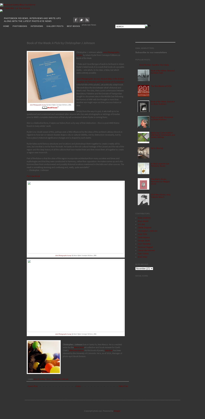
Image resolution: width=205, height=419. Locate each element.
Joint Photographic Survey (38, 105)
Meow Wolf (79, 347)
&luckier (108, 350)
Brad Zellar (142, 257)
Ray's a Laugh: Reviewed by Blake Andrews (162, 118)
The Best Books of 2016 (161, 86)
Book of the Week (40, 379)
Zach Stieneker (144, 244)
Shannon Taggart (145, 247)
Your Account (24, 8)
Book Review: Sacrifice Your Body (154, 65)
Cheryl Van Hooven (146, 250)
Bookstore (8, 5)
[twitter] (81, 22)
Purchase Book (33, 176)
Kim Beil (141, 224)
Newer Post (33, 386)
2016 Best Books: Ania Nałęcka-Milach (160, 196)
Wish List (14, 8)
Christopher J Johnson (147, 231)
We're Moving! (157, 148)
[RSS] (87, 22)
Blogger (117, 411)
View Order (5, 8)
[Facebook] (75, 22)
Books (48, 379)
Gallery (16, 5)
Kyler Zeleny (143, 254)
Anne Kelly (142, 234)
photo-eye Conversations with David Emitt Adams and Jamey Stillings (163, 135)
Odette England (144, 227)
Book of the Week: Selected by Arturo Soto (163, 72)
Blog (22, 5)
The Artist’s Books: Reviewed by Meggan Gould (160, 181)
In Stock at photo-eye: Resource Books (160, 165)
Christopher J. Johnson (60, 379)
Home (78, 386)
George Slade (144, 241)
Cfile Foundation (76, 350)
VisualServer (29, 5)
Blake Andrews (144, 218)
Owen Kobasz (144, 237)
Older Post (123, 386)
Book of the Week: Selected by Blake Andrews (163, 103)
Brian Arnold (143, 221)
